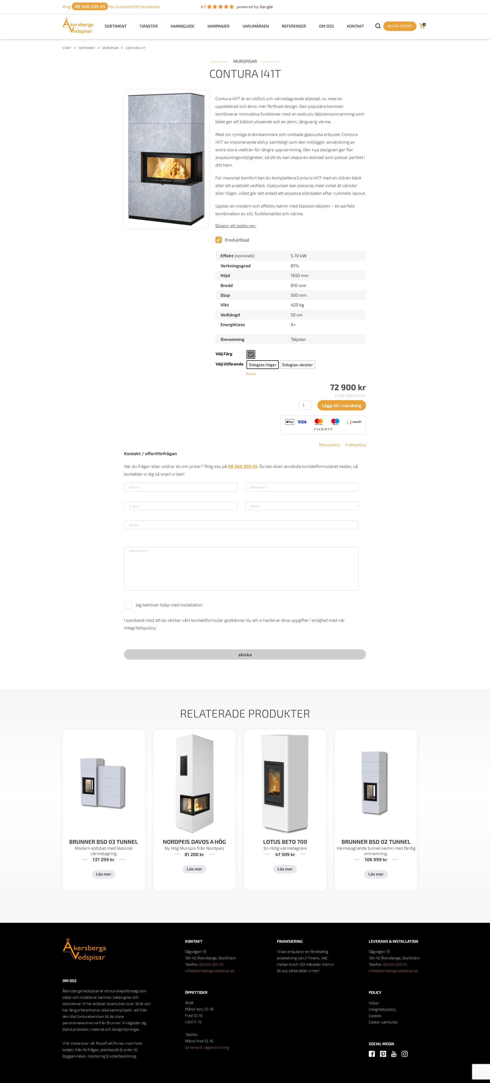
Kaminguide (182, 26)
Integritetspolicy (382, 1009)
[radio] (251, 354)
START (67, 48)
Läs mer (103, 873)
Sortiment (116, 26)
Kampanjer (218, 26)
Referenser (294, 26)
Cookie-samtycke (383, 1022)
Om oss (326, 26)
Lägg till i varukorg (341, 405)
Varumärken (255, 26)
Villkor (374, 1002)
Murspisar (110, 48)
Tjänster (149, 26)
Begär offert (400, 26)
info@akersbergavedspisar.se (209, 970)
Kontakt (355, 26)
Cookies (375, 1015)
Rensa (250, 374)
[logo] (78, 32)
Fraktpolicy (355, 444)
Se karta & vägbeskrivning (207, 1047)
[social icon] (372, 1054)
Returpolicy (329, 444)
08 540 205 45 (211, 964)
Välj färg (224, 353)
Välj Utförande (229, 363)
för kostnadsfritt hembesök (111, 6)
